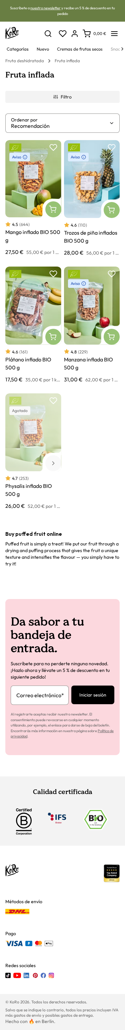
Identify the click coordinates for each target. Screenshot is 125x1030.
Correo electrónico (40, 695)
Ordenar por (24, 120)
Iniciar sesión (92, 695)
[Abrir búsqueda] (48, 33)
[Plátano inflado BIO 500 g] (33, 324)
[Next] (122, 49)
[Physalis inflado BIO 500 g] (33, 451)
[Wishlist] (62, 33)
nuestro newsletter (45, 8)
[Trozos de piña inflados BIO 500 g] (92, 198)
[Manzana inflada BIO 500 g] (92, 324)
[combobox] (60, 126)
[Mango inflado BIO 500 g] (33, 198)
